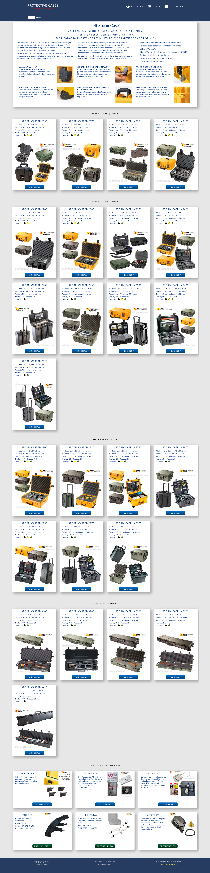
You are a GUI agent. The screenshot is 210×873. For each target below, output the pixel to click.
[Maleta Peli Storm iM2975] (81, 584)
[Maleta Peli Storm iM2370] (128, 270)
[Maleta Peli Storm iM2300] (81, 270)
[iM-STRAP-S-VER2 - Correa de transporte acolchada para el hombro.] (57, 838)
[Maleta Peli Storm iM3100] (34, 672)
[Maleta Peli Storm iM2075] (81, 182)
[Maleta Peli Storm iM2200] (34, 270)
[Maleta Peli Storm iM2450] (81, 346)
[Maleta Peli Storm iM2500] (128, 346)
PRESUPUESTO (42, 846)
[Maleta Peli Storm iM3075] (128, 584)
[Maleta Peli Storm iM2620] (34, 422)
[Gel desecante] (120, 796)
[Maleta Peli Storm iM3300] (175, 672)
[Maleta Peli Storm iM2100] (175, 182)
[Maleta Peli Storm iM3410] (34, 748)
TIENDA (156, 6)
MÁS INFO (34, 187)
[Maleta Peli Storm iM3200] (81, 672)
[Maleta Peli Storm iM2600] (175, 346)
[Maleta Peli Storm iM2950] (34, 584)
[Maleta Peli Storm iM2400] (175, 270)
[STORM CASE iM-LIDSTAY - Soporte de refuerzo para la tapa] (120, 838)
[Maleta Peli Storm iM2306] (128, 182)
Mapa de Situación (168, 864)
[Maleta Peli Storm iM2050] (34, 182)
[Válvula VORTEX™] (182, 838)
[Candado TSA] (182, 796)
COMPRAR (42, 804)
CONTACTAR (176, 6)
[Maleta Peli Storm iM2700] (34, 508)
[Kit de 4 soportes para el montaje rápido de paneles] (57, 796)
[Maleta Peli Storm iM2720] (81, 508)
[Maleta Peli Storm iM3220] (128, 672)
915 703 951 (137, 6)
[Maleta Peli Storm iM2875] (175, 508)
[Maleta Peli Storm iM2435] (34, 346)
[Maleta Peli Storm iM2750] (128, 508)
